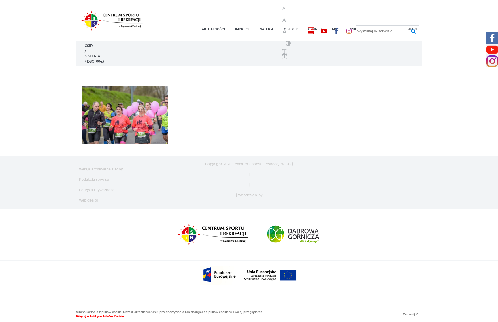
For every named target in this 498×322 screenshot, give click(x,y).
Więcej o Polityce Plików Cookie (100, 316)
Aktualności (213, 29)
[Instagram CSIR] (492, 61)
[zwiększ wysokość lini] (288, 51)
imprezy (242, 29)
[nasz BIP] (311, 31)
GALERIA (266, 29)
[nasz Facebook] (336, 31)
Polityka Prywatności (97, 190)
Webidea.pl (88, 200)
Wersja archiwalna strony (101, 169)
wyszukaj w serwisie (374, 31)
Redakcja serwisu (94, 179)
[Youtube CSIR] (492, 49)
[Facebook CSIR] (492, 38)
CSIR (89, 46)
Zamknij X (410, 314)
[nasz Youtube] (323, 31)
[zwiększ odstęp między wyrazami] (288, 56)
